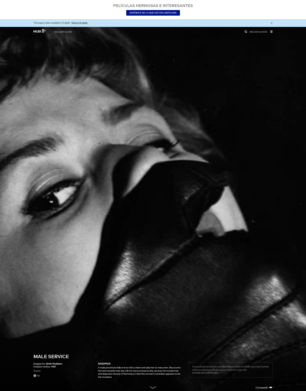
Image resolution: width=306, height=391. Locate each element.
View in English (79, 22)
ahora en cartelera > (206, 372)
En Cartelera (63, 31)
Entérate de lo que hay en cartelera (153, 12)
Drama (36, 370)
